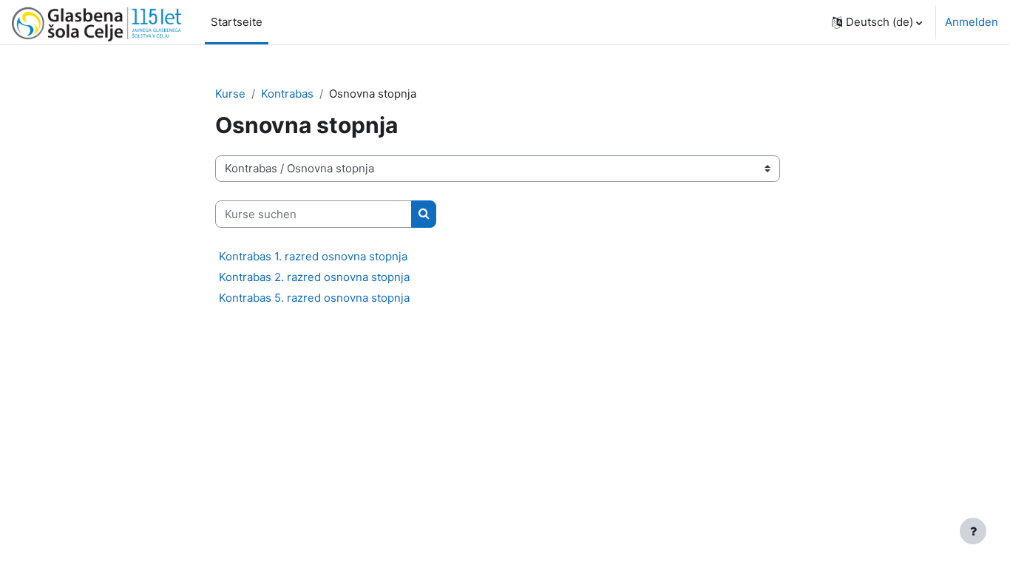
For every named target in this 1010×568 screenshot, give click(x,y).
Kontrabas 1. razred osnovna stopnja (313, 256)
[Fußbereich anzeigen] (973, 531)
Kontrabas (287, 94)
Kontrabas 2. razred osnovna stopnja (314, 277)
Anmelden (971, 22)
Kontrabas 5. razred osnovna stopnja (314, 298)
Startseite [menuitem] (236, 22)
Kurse (230, 94)
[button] (876, 22)
